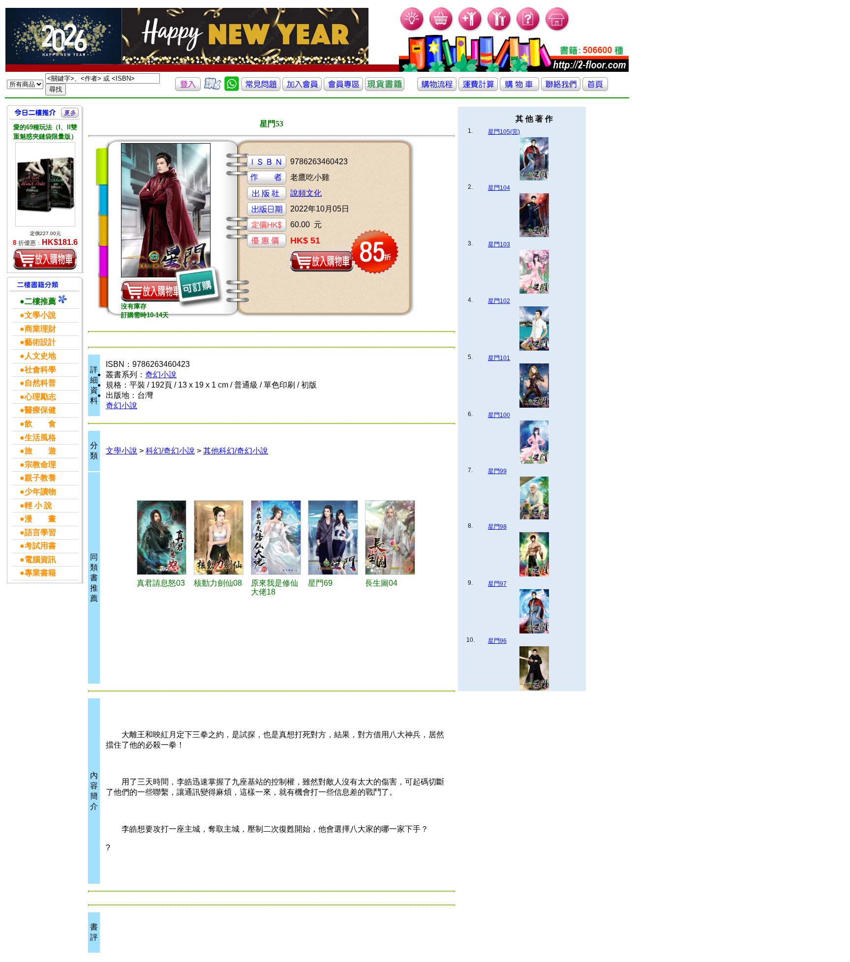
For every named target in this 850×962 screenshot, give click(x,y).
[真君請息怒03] (164, 537)
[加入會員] (470, 30)
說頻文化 (306, 193)
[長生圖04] (392, 537)
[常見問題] (528, 30)
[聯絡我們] (560, 88)
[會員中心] (499, 30)
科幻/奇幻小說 (170, 451)
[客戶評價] (212, 88)
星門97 (497, 583)
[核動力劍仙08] (221, 537)
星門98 (497, 526)
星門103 (499, 244)
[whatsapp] (231, 88)
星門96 (497, 640)
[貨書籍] (384, 88)
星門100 (499, 415)
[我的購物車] (441, 30)
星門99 (497, 471)
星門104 (499, 187)
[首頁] (557, 30)
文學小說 (121, 451)
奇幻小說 (161, 374)
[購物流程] (436, 88)
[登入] (188, 88)
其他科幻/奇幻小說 (235, 451)
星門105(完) (504, 131)
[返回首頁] (595, 88)
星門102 (499, 301)
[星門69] (335, 537)
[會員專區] (343, 88)
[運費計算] (478, 88)
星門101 (499, 358)
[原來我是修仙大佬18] (278, 537)
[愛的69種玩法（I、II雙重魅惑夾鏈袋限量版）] (45, 184)
